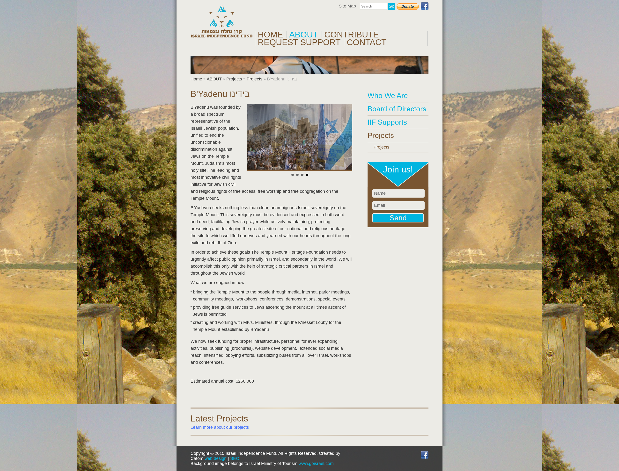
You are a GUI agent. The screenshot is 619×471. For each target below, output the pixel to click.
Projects (234, 79)
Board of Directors (397, 109)
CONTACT (366, 42)
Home (270, 34)
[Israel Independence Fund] (222, 21)
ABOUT (303, 34)
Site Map (347, 6)
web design (216, 458)
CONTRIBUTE (351, 34)
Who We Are (388, 96)
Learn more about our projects (220, 427)
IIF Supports (387, 122)
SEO (234, 458)
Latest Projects (219, 418)
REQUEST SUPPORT (299, 42)
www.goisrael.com (316, 463)
